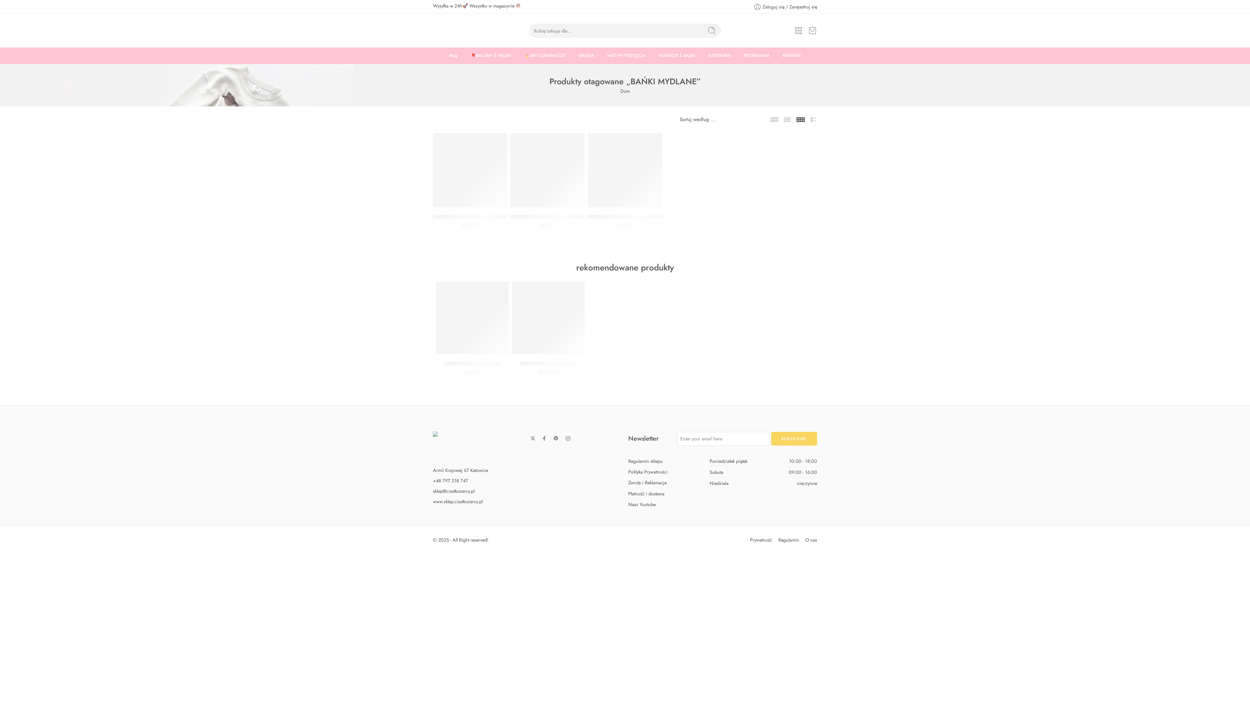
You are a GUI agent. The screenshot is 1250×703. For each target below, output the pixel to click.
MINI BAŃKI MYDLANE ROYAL (470, 216)
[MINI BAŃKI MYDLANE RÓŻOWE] (547, 170)
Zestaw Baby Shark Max (548, 363)
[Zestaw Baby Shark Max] (548, 318)
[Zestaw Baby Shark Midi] (472, 318)
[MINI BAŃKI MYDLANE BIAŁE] (625, 170)
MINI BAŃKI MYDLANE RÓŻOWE (551, 216)
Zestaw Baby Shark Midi (472, 363)
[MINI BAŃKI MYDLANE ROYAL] (470, 170)
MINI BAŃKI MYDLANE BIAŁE (625, 216)
